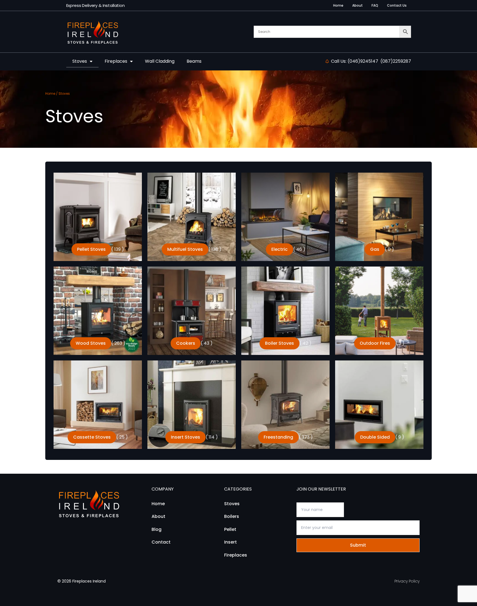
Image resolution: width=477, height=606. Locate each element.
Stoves (79, 61)
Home (50, 93)
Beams (194, 61)
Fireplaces (116, 61)
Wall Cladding (159, 61)
